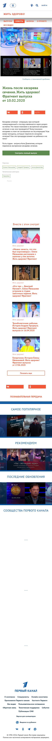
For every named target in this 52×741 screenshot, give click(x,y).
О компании (9, 697)
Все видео (11, 704)
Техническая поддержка (29, 707)
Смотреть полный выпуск (26, 153)
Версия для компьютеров (26, 716)
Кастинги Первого (39, 700)
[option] (11, 66)
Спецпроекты (23, 697)
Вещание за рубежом (28, 722)
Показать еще (26, 373)
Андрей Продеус (23, 167)
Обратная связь (9, 707)
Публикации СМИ (26, 711)
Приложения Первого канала (17, 700)
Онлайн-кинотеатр (39, 697)
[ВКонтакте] (12, 112)
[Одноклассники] (26, 112)
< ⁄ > (37, 112)
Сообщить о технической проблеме (36, 79)
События (45, 707)
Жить (14, 14)
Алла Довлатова (37, 167)
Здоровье (6, 176)
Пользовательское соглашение (31, 704)
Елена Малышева (9, 167)
